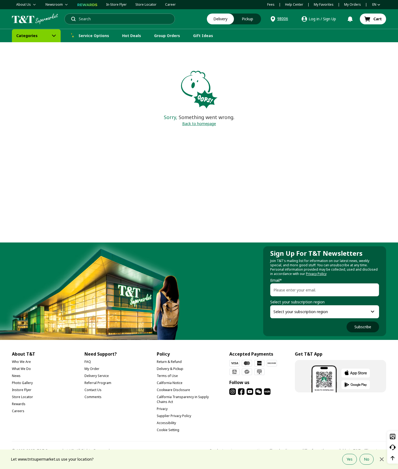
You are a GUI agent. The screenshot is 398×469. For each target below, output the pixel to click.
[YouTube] (250, 391)
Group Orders (167, 35)
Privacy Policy (316, 273)
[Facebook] (241, 391)
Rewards (18, 404)
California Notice (169, 383)
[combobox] (319, 311)
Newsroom (54, 4)
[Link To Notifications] (350, 19)
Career (170, 4)
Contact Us (93, 390)
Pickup (247, 18)
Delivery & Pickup (170, 368)
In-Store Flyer (116, 4)
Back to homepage (199, 123)
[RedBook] (267, 391)
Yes (350, 459)
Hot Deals (131, 35)
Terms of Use (167, 375)
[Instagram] (232, 391)
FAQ (87, 361)
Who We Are (21, 361)
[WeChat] (258, 391)
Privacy (162, 408)
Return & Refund (169, 361)
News (16, 375)
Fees (271, 4)
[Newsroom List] (66, 4)
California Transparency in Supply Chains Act (183, 399)
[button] (278, 19)
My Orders (352, 4)
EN (374, 4)
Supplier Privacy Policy (174, 416)
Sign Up (329, 18)
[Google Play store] (355, 384)
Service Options (94, 35)
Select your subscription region (297, 302)
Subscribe (362, 326)
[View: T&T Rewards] (87, 4)
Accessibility (166, 423)
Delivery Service (96, 375)
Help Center (294, 4)
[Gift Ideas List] (218, 35)
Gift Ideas (203, 35)
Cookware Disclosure (173, 390)
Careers (18, 411)
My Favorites (324, 4)
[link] (373, 19)
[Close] (381, 459)
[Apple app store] (355, 373)
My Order (91, 368)
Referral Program (97, 383)
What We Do (21, 368)
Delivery (220, 18)
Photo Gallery (22, 383)
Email (276, 280)
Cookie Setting (168, 430)
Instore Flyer (21, 390)
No (366, 459)
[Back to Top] (392, 458)
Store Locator (145, 4)
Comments (93, 397)
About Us (23, 4)
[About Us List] (34, 4)
